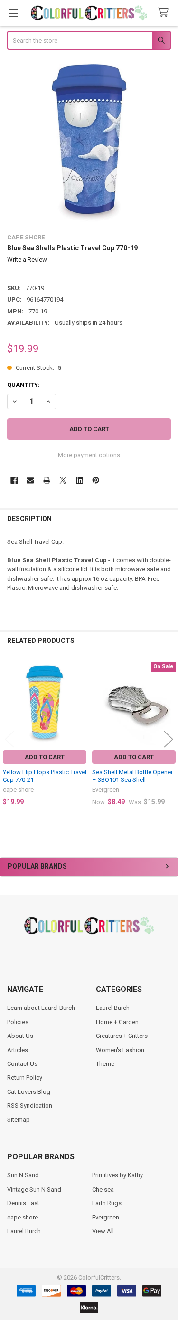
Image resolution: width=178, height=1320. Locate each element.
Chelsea (103, 1189)
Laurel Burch (113, 1007)
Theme (105, 1063)
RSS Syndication (29, 1105)
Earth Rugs (107, 1203)
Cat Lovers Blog (28, 1091)
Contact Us (22, 1063)
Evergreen (105, 1217)
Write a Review (27, 259)
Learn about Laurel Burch (41, 1007)
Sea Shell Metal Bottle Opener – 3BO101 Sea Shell (132, 776)
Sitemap (18, 1119)
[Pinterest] (96, 480)
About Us (20, 1035)
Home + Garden (117, 1022)
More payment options (89, 454)
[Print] (47, 480)
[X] (63, 480)
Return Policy (24, 1077)
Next (168, 739)
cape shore (22, 1217)
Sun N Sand (23, 1175)
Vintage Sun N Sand (34, 1189)
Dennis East (23, 1203)
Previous (9, 739)
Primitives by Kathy (117, 1175)
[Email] (30, 480)
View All (103, 1231)
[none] (89, 143)
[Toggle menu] (13, 13)
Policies (17, 1022)
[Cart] (165, 12)
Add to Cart (45, 757)
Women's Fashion (120, 1050)
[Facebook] (14, 480)
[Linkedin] (79, 480)
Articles (17, 1050)
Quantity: (23, 384)
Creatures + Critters (122, 1035)
